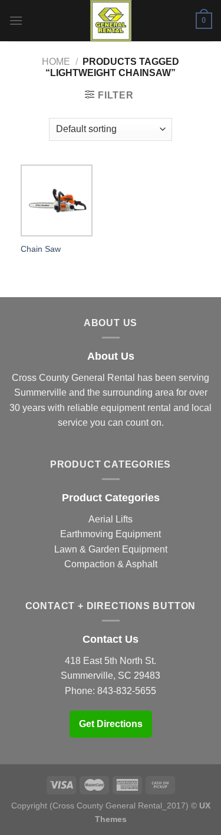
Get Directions (111, 724)
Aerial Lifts (110, 519)
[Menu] (16, 20)
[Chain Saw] (57, 200)
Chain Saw (41, 249)
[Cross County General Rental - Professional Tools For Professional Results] (111, 20)
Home (56, 62)
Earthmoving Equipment (110, 534)
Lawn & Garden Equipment (110, 549)
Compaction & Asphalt (110, 564)
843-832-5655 (126, 691)
